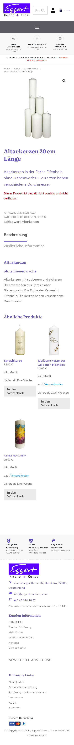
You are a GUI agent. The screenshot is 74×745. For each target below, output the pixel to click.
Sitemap (14, 707)
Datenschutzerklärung (23, 687)
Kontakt (14, 642)
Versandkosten (53, 384)
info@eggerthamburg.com (31, 594)
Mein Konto (16, 632)
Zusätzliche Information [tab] (24, 246)
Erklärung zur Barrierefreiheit (27, 692)
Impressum (16, 697)
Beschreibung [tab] (15, 234)
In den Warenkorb (15, 391)
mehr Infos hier (60, 49)
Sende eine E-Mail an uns (37, 48)
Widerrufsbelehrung (21, 637)
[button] (64, 81)
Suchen (43, 10)
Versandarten (18, 647)
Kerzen (41, 217)
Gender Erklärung (20, 627)
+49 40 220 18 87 (25, 600)
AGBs (12, 702)
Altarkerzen (28, 217)
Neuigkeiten (16, 682)
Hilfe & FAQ (16, 622)
